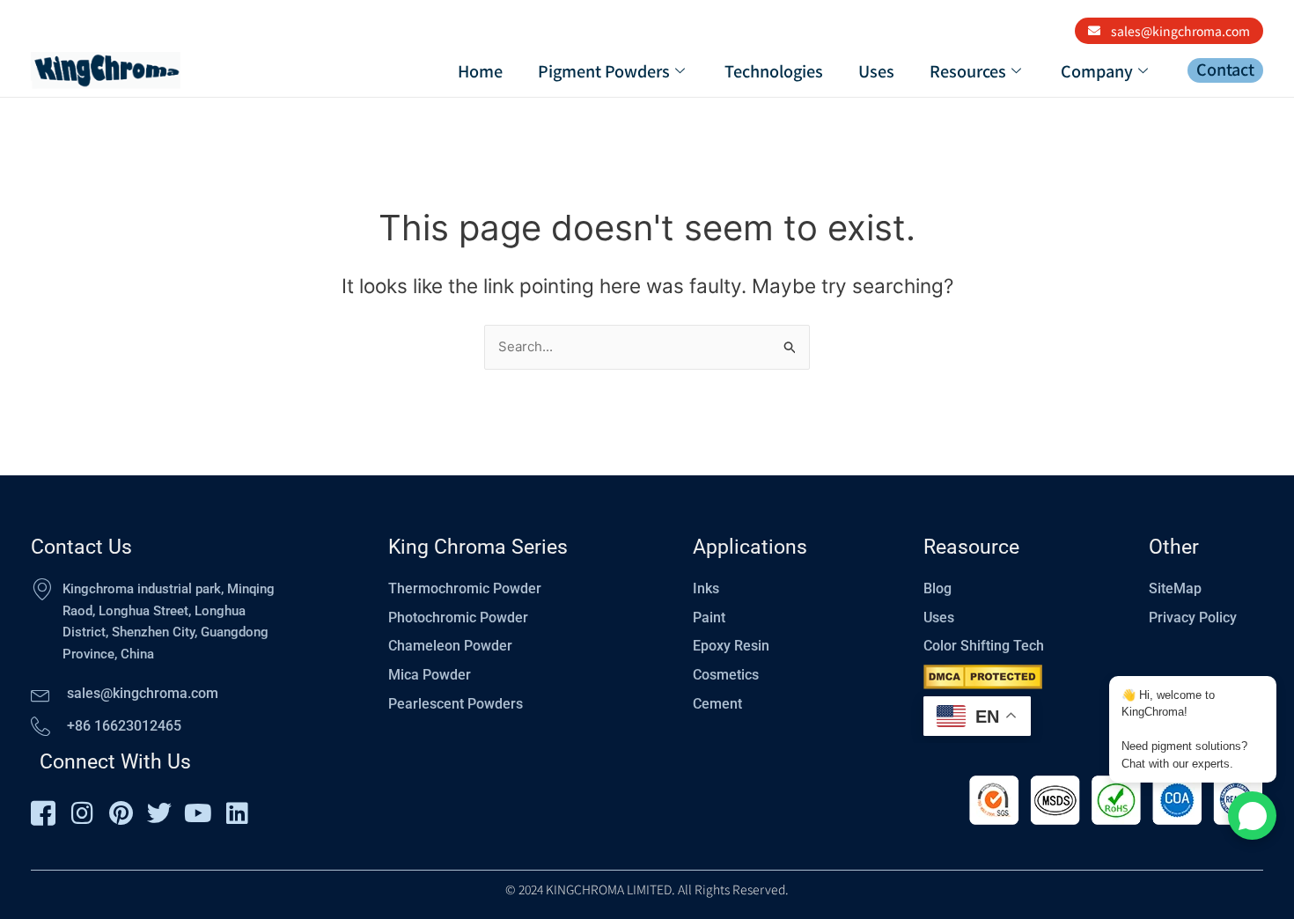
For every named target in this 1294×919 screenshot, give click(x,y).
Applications (750, 547)
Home (480, 70)
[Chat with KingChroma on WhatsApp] (1252, 815)
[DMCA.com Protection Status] (982, 677)
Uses (876, 70)
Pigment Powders (604, 70)
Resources (968, 70)
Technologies (773, 70)
